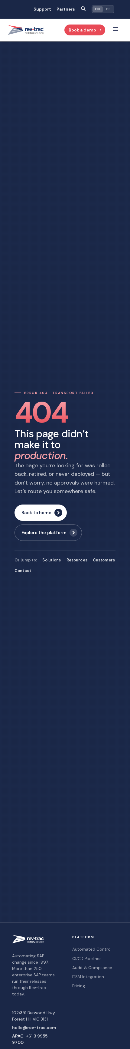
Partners (66, 9)
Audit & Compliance (92, 967)
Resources (77, 560)
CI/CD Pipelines (87, 958)
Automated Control (92, 949)
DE (108, 9)
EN (97, 9)
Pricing (78, 985)
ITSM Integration (88, 976)
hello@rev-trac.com (34, 1027)
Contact (23, 570)
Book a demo (82, 30)
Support (42, 9)
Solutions (51, 560)
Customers (104, 560)
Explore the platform (44, 532)
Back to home (36, 512)
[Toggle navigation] (115, 30)
